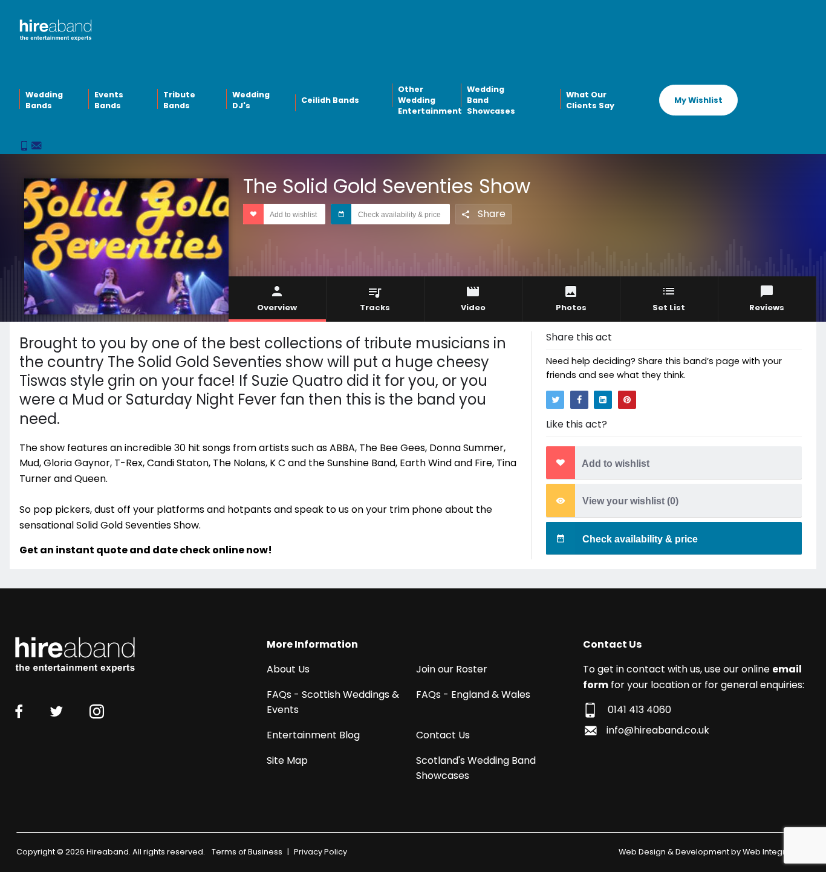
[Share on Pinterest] (627, 400)
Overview (277, 307)
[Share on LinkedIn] (603, 400)
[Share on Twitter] (555, 400)
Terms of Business (247, 852)
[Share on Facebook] (579, 400)
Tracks (375, 307)
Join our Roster (451, 669)
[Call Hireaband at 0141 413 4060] (25, 147)
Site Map (287, 760)
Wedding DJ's (251, 100)
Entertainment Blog (313, 735)
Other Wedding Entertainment (428, 100)
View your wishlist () (629, 501)
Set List (668, 307)
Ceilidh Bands (330, 100)
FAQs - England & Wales (473, 694)
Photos (571, 307)
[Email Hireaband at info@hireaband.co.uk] (36, 147)
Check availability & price (398, 214)
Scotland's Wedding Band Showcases (476, 768)
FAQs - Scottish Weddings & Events (333, 702)
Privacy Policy (320, 852)
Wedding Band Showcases (491, 100)
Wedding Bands (44, 100)
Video (473, 307)
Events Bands (108, 100)
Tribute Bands (179, 100)
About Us (288, 669)
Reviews (766, 307)
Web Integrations (776, 852)
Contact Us (443, 735)
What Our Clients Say (590, 100)
